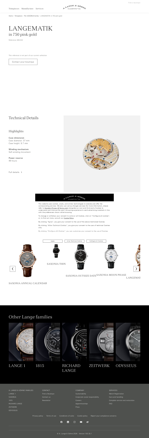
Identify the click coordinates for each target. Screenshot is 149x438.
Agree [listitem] (53, 241)
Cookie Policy (69, 218)
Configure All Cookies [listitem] (96, 241)
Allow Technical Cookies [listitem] (74, 241)
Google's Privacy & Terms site (56, 208)
